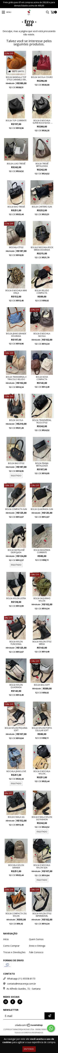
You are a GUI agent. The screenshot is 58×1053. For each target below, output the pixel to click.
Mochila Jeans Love (16, 771)
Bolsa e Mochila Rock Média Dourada (42, 248)
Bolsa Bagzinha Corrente (42, 551)
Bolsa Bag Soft (42, 685)
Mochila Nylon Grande (16, 866)
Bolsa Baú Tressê (16, 206)
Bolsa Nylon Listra (16, 598)
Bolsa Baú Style (16, 463)
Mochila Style (16, 247)
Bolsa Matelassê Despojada (16, 551)
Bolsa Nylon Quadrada (16, 686)
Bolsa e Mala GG (16, 817)
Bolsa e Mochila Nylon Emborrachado (42, 772)
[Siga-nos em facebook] (12, 1001)
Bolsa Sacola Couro (42, 77)
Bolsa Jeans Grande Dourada (16, 334)
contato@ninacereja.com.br (21, 983)
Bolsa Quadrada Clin (42, 509)
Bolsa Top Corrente (16, 120)
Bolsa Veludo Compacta (42, 291)
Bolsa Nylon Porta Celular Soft (42, 729)
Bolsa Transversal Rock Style (41, 421)
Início (6, 939)
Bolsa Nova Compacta (42, 378)
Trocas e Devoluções (14, 952)
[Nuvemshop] (29, 1026)
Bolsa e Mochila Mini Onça (16, 291)
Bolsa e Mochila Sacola (42, 334)
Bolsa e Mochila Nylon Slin (42, 866)
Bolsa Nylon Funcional (16, 642)
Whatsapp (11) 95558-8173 (21, 978)
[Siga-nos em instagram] (5, 1001)
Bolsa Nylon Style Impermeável (42, 914)
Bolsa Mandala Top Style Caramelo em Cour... (16, 78)
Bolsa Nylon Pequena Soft (16, 729)
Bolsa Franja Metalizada (41, 464)
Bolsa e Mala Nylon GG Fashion (42, 818)
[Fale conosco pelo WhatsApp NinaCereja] (51, 1028)
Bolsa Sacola (16, 420)
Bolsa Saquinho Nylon (42, 599)
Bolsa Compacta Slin (16, 509)
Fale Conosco (36, 952)
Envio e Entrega (37, 945)
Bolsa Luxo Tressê (16, 163)
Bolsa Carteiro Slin (42, 206)
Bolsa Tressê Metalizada (42, 164)
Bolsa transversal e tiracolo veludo (16, 378)
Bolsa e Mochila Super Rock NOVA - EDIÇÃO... (42, 121)
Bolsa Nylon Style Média (42, 642)
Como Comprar (11, 945)
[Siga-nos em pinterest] (19, 1001)
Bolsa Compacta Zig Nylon (16, 914)
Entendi (29, 1049)
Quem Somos (36, 939)
